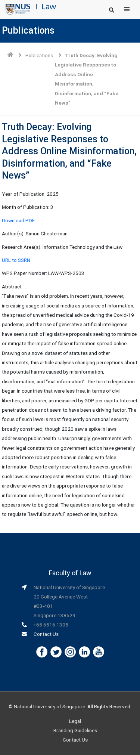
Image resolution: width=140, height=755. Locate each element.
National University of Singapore (49, 706)
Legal (75, 721)
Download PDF (18, 220)
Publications (39, 55)
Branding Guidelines (75, 730)
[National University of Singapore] (18, 9)
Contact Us (46, 634)
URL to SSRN (16, 260)
